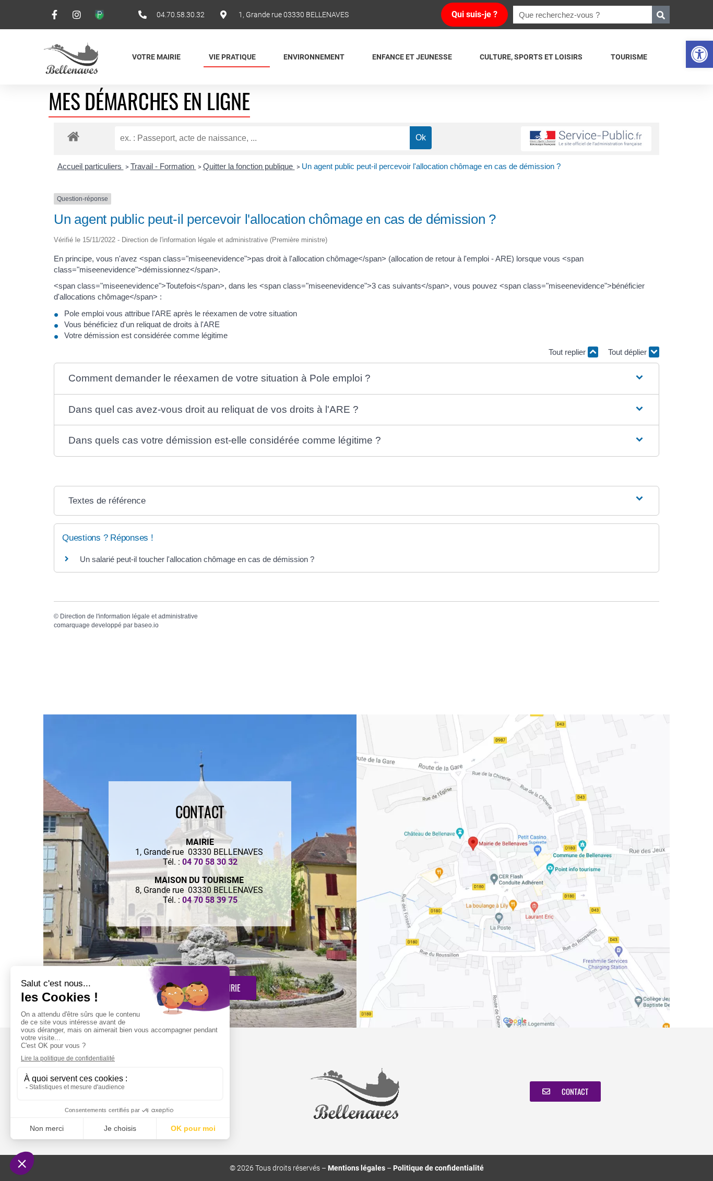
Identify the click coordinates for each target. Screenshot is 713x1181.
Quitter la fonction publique (249, 166)
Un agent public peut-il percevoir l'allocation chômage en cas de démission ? (431, 166)
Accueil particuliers (90, 166)
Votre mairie (156, 57)
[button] (699, 54)
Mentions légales (356, 1168)
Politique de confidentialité (438, 1168)
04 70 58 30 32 (209, 862)
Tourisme (629, 57)
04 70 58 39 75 (209, 900)
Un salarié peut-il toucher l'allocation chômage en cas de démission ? (197, 559)
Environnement (313, 57)
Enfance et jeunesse (412, 57)
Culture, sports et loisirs (531, 57)
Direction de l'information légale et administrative (129, 616)
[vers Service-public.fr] (586, 139)
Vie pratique (232, 57)
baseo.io (146, 625)
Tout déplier (628, 352)
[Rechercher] (661, 14)
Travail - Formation (163, 166)
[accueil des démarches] (73, 136)
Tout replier (568, 352)
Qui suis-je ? (474, 14)
